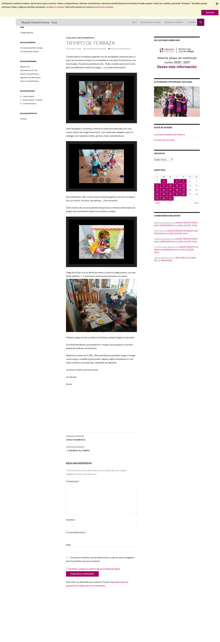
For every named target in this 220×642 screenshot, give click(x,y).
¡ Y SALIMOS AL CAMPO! (78, 449)
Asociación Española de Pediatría (169, 134)
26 (183, 194)
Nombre (71, 519)
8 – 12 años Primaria (28, 103)
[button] (94, 112)
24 (170, 194)
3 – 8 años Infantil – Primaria (31, 100)
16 (164, 189)
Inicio (134, 22)
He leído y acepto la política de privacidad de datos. (94, 568)
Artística (23, 119)
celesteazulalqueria (95, 49)
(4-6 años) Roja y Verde (29, 51)
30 (164, 198)
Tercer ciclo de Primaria (29, 81)
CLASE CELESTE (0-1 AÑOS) (150, 22)
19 (183, 189)
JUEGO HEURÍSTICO (85, 38)
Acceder (191, 22)
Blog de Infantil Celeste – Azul (39, 22)
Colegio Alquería (26, 32)
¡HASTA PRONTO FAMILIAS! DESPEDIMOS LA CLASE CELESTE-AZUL (176, 224)
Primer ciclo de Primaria (29, 74)
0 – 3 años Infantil (27, 96)
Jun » (196, 202)
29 (157, 198)
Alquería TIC (25, 67)
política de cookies (103, 6)
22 (157, 194)
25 (177, 194)
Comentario (73, 481)
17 (170, 189)
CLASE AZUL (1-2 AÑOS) (173, 22)
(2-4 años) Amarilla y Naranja (31, 48)
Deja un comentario (120, 49)
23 (164, 194)
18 (177, 189)
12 (183, 185)
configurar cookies (54, 6)
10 (170, 185)
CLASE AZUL (71, 38)
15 (157, 189)
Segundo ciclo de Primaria (30, 77)
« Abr (157, 202)
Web (68, 544)
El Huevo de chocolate (164, 140)
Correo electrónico (76, 532)
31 (170, 198)
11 (177, 185)
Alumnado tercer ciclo (29, 70)
